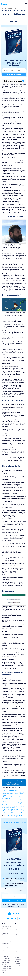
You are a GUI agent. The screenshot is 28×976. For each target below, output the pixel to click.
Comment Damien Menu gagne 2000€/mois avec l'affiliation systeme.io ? (13, 791)
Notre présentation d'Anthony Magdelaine (14, 817)
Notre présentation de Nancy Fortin (12, 815)
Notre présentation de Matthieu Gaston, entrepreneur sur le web (13, 813)
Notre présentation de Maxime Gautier (13, 809)
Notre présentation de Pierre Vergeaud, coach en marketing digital (13, 806)
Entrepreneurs (11, 8)
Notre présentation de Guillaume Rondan (14, 810)
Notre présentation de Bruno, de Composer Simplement (11, 797)
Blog (2, 8)
